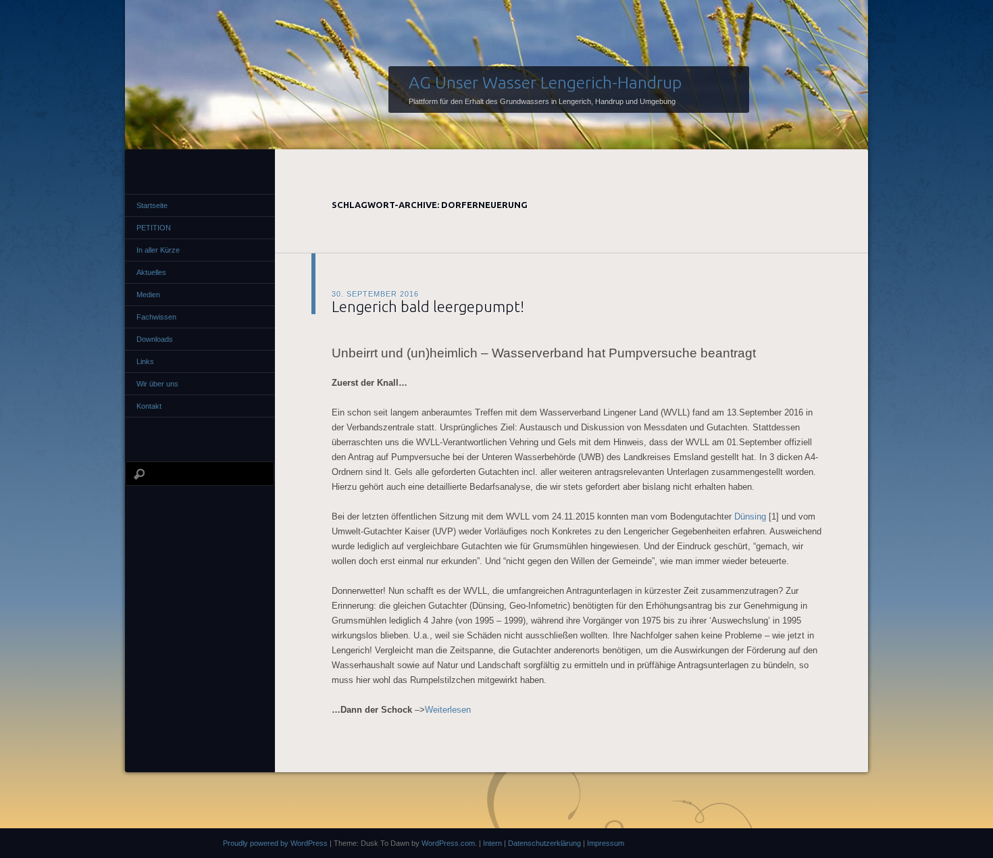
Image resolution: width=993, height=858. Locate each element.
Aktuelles (151, 272)
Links (145, 361)
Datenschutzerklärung (544, 843)
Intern (492, 843)
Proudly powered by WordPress (275, 843)
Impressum (605, 843)
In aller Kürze (158, 250)
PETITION (153, 228)
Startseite (152, 205)
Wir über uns (157, 384)
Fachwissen (156, 317)
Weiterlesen (448, 710)
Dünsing (750, 516)
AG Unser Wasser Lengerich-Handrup (545, 82)
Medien (148, 295)
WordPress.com (448, 843)
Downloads (154, 339)
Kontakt (148, 406)
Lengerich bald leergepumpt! (428, 306)
